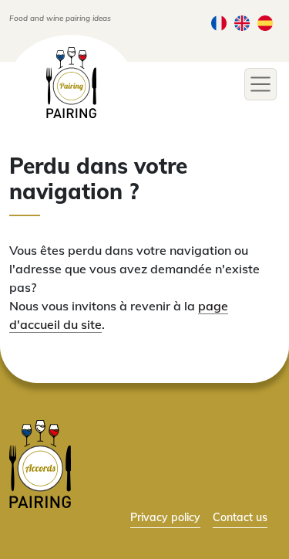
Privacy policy (165, 516)
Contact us (240, 516)
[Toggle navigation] (260, 84)
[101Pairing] (71, 82)
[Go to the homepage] (40, 462)
